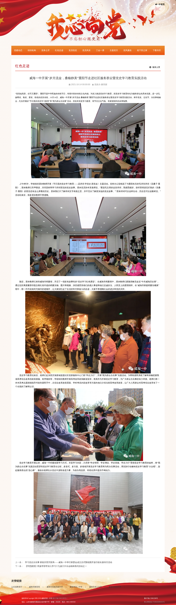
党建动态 (18, 50)
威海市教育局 (34, 587)
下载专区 (157, 50)
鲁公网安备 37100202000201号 (154, 602)
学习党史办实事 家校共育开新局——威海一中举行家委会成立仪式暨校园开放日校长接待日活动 (68, 562)
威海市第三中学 (95, 587)
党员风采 (86, 50)
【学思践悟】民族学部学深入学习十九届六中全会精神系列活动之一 (56, 566)
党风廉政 (127, 50)
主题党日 (114, 50)
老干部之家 (142, 50)
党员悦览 (73, 50)
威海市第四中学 (115, 587)
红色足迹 (59, 50)
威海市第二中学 (76, 587)
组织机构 (32, 50)
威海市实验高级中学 (55, 587)
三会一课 (100, 50)
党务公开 (45, 50)
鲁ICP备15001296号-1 (60, 598)
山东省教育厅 (16, 587)
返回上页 (156, 67)
